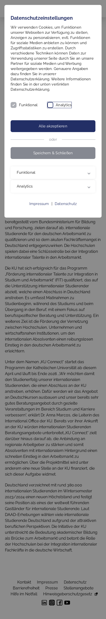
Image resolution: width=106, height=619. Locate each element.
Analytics (63, 105)
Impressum (39, 204)
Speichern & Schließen (53, 153)
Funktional (28, 105)
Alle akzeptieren (53, 126)
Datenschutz (66, 204)
